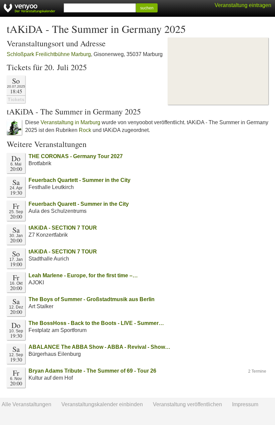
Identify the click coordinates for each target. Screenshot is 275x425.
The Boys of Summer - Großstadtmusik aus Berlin (92, 299)
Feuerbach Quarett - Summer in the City (79, 204)
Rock (85, 130)
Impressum (245, 404)
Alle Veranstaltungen (26, 404)
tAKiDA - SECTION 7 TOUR (63, 228)
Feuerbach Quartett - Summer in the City (79, 180)
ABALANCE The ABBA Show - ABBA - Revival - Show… (99, 347)
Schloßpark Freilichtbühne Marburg (49, 54)
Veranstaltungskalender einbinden (102, 404)
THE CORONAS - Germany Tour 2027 (76, 156)
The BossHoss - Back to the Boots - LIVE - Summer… (96, 323)
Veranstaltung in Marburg (70, 122)
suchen (147, 8)
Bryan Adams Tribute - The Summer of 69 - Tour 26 (92, 371)
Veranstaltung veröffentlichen (187, 404)
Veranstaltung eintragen (243, 5)
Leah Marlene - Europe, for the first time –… (83, 275)
